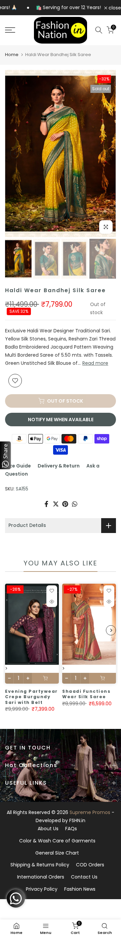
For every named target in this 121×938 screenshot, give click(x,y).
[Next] (106, 153)
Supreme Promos (90, 812)
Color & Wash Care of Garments (57, 840)
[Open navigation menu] (17, 30)
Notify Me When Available (60, 419)
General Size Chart (57, 853)
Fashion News (79, 889)
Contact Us (84, 876)
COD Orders (90, 864)
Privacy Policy (41, 889)
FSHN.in (77, 820)
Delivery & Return (59, 465)
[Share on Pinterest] (65, 504)
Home (11, 54)
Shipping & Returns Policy (39, 864)
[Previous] (15, 153)
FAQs (71, 828)
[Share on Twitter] (56, 504)
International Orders (40, 876)
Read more (95, 363)
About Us (48, 828)
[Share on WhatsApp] (75, 504)
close (114, 7)
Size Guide (18, 465)
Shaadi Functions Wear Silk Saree (86, 694)
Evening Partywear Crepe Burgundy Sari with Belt (31, 696)
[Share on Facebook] (46, 504)
